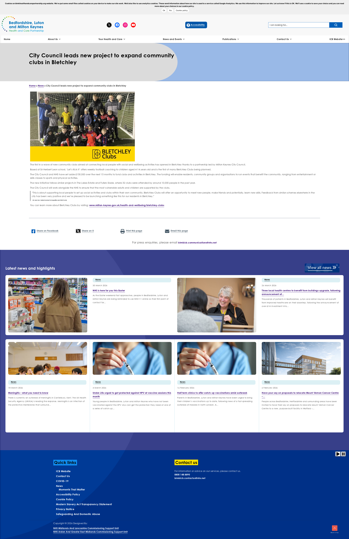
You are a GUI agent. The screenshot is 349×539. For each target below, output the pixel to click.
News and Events (172, 39)
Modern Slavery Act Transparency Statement (84, 504)
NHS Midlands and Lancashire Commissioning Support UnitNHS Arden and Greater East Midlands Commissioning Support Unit (90, 530)
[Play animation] (338, 454)
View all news (320, 268)
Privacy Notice (65, 509)
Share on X (88, 230)
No (170, 10)
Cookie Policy (64, 499)
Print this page (134, 230)
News (41, 85)
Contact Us (283, 39)
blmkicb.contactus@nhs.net (189, 478)
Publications (229, 39)
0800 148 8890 (182, 474)
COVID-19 (62, 481)
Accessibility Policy (68, 494)
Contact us (63, 476)
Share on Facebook (47, 230)
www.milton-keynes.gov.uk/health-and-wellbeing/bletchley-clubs (126, 205)
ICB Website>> (337, 39)
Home (7, 39)
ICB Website (63, 471)
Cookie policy (182, 10)
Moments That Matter (72, 489)
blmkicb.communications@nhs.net (197, 242)
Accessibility (195, 24)
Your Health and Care (110, 39)
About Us (53, 39)
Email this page (179, 230)
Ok (164, 10)
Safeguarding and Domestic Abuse (78, 514)
